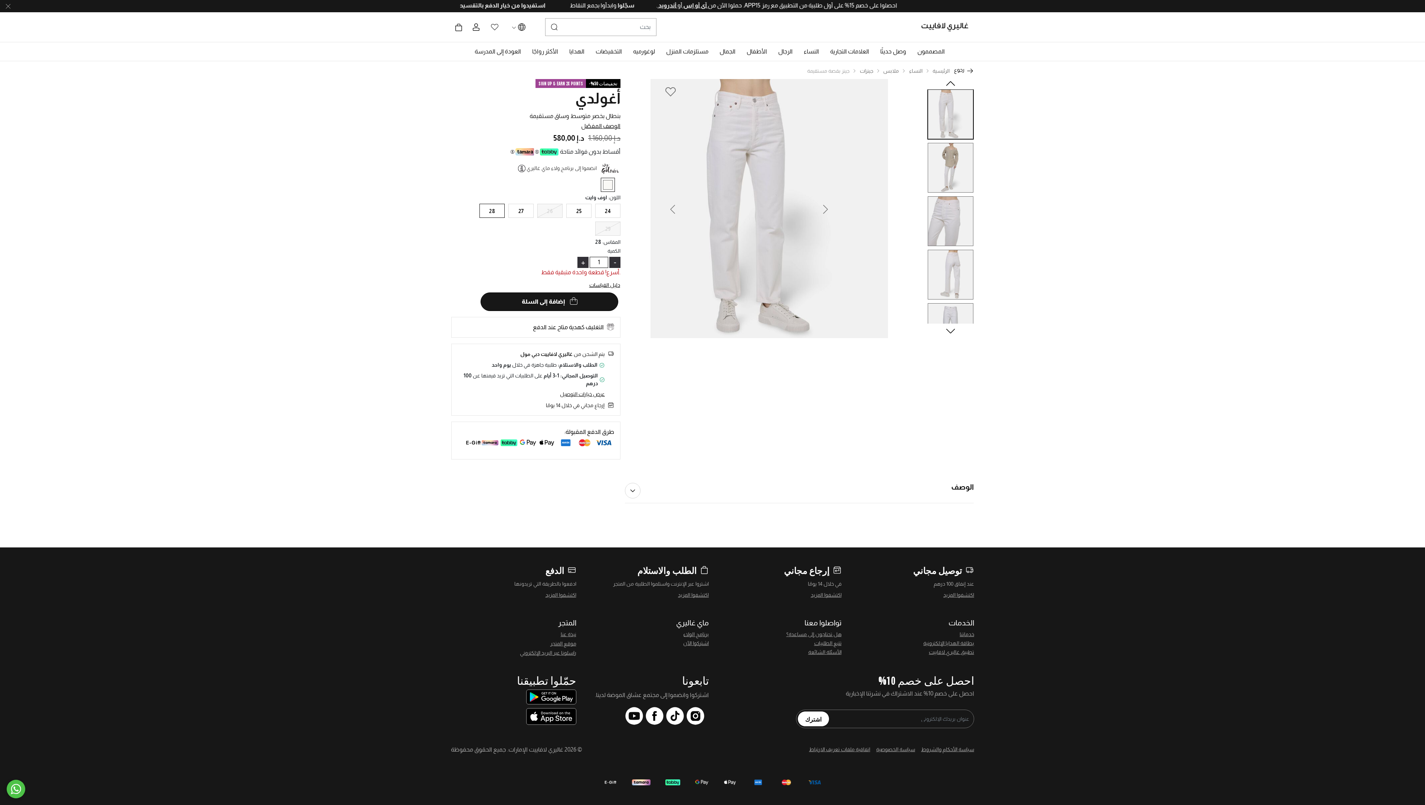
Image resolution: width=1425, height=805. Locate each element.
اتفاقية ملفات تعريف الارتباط (839, 749)
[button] (931, 51)
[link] (849, 51)
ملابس (891, 71)
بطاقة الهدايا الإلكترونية (948, 643)
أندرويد (639, 5)
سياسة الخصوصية (895, 749)
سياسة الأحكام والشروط (947, 749)
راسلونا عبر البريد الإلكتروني (548, 653)
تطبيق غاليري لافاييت (951, 652)
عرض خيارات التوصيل (582, 394)
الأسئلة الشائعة (825, 652)
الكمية (613, 251)
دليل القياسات (604, 285)
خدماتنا (967, 634)
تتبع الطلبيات (828, 643)
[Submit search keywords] (554, 27)
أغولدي (597, 98)
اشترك (813, 719)
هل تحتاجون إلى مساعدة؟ (814, 634)
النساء (916, 71)
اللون (614, 197)
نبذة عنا (568, 634)
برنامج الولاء (696, 634)
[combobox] (600, 27)
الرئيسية (941, 71)
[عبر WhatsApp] (16, 789)
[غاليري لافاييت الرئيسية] (948, 27)
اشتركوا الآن (696, 643)
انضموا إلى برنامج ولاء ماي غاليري (562, 168)
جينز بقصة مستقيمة (828, 71)
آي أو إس (666, 5)
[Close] (8, 6)
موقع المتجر (563, 644)
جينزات (866, 71)
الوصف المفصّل (600, 126)
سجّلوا (597, 5)
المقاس (611, 242)
